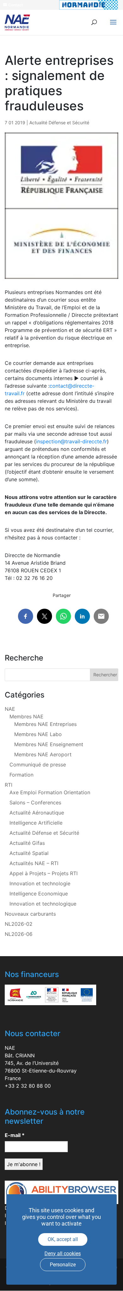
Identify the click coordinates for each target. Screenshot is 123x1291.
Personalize (63, 1265)
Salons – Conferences (35, 802)
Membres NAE (26, 716)
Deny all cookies (62, 1254)
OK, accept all (63, 1239)
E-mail (15, 1135)
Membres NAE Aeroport (43, 754)
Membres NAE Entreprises (45, 724)
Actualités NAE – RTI (33, 863)
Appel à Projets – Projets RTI (43, 873)
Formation (21, 775)
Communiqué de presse (37, 764)
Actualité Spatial (29, 853)
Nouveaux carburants (30, 914)
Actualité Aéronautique (36, 812)
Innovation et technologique (42, 904)
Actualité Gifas (27, 843)
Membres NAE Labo (38, 734)
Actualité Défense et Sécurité (59, 122)
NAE (10, 709)
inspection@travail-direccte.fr (71, 441)
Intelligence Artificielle (35, 823)
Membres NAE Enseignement (48, 744)
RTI (8, 785)
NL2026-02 (18, 924)
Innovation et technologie (39, 883)
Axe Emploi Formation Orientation (49, 792)
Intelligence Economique (38, 893)
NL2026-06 (18, 934)
